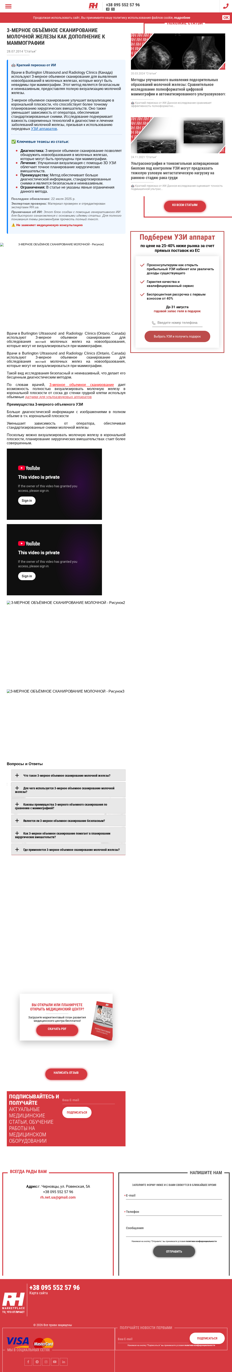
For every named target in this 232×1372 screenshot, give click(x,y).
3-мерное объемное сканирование (81, 385)
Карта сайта (38, 1293)
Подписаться (77, 1112)
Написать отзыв (66, 1072)
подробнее (182, 17)
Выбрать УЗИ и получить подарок (177, 336)
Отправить (174, 1251)
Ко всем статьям (185, 205)
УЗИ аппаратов (44, 129)
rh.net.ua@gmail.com (58, 1197)
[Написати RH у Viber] (113, 9)
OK (226, 17)
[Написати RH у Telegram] (107, 9)
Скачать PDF (57, 1029)
